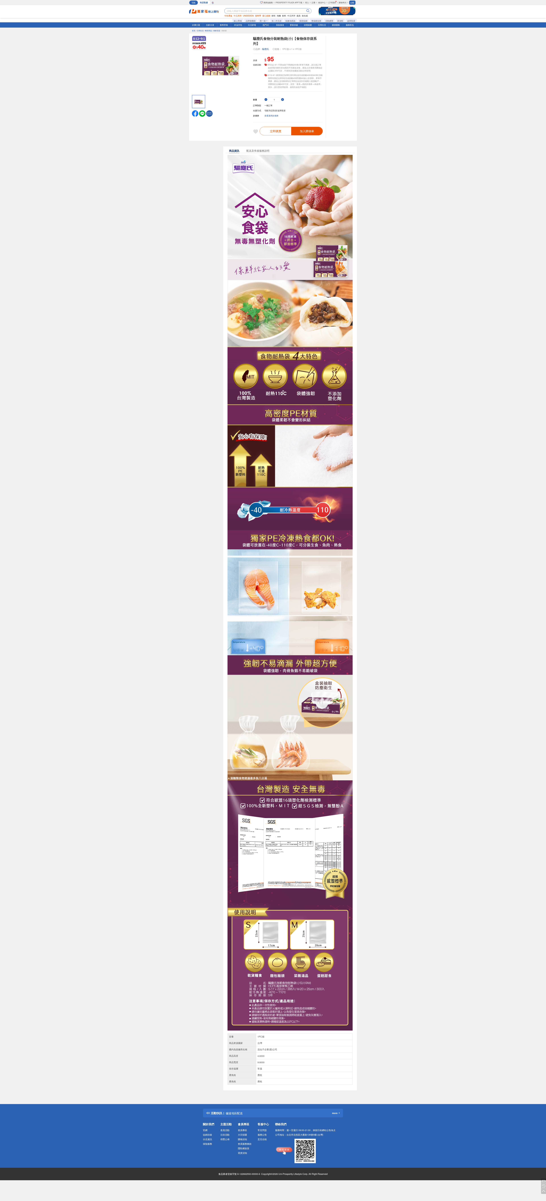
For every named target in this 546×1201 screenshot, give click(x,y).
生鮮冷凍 (210, 24)
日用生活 (322, 24)
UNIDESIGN (248, 15)
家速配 (340, 20)
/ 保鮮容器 (216, 30)
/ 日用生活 (200, 30)
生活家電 (252, 24)
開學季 (258, 15)
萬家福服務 (268, 2)
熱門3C (266, 24)
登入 (307, 2)
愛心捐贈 (266, 15)
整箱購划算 (316, 20)
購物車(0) (342, 2)
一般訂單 (268, 105)
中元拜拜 (238, 15)
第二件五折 (277, 20)
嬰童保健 (294, 24)
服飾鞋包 (350, 24)
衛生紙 (305, 15)
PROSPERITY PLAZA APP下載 (289, 2)
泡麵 (279, 15)
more (335, 1113)
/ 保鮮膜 (224, 30)
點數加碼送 (290, 20)
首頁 (193, 30)
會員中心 (322, 2)
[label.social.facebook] (195, 113)
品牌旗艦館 (251, 20)
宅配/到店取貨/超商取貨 (275, 110)
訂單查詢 (332, 2)
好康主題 (196, 24)
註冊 (313, 2)
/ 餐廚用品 (208, 30)
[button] (209, 113)
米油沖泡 (238, 24)
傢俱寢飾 (336, 24)
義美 (299, 15)
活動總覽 (329, 20)
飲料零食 (224, 24)
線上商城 (238, 20)
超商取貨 (351, 20)
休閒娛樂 (308, 24)
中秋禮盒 (228, 15)
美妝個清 (280, 24)
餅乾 (274, 15)
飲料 (284, 15)
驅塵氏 (265, 49)
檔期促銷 (303, 20)
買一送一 (264, 20)
